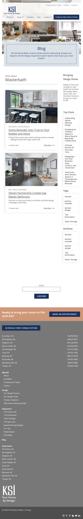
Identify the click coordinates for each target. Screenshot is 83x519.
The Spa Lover (9, 422)
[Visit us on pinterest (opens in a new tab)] (70, 516)
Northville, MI (7, 359)
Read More (48, 145)
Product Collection (11, 400)
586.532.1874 (72, 356)
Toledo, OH (6, 366)
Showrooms (7, 446)
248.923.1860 (72, 363)
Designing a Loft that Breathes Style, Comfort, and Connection (70, 162)
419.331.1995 (72, 353)
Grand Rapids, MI (9, 349)
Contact (74, 5)
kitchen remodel (24, 126)
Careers (66, 5)
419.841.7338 (72, 366)
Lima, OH (5, 353)
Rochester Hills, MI (9, 363)
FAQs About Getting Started (15, 403)
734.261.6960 (72, 359)
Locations (47, 17)
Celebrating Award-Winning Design (70, 121)
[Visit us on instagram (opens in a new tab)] (64, 516)
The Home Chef (10, 412)
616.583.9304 (72, 346)
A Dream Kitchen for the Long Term (69, 148)
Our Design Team (11, 397)
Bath (10, 189)
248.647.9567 (72, 339)
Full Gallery (8, 435)
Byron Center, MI (9, 346)
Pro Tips (7, 428)
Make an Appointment (65, 314)
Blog (39, 17)
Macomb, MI (7, 356)
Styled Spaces (9, 432)
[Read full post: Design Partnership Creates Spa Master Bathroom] (31, 169)
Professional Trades (54, 5)
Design (19, 17)
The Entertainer (70, 216)
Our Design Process (12, 393)
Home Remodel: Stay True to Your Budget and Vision (29, 131)
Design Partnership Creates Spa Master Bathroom (27, 194)
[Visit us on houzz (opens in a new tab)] (73, 516)
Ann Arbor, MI (8, 336)
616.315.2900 (72, 349)
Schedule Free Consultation (66, 17)
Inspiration (30, 17)
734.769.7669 (72, 336)
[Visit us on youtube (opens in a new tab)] (76, 516)
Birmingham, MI (8, 339)
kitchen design (68, 209)
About (6, 376)
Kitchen (68, 196)
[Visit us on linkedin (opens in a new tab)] (79, 516)
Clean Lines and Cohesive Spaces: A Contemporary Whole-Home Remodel (71, 178)
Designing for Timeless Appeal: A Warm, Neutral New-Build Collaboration (71, 135)
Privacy (28, 510)
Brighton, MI (7, 343)
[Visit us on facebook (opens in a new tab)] (67, 516)
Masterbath (13, 126)
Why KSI (9, 17)
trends (15, 189)
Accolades (8, 379)
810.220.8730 (72, 343)
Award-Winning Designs (13, 425)
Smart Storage (71, 221)
